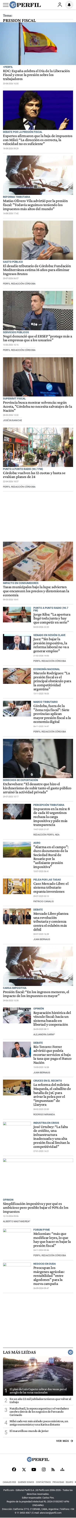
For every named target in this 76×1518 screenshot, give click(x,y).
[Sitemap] (62, 1470)
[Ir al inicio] (25, 4)
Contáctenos (43, 1482)
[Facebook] (14, 1469)
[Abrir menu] (5, 5)
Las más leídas (19, 1352)
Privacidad (58, 1482)
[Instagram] (44, 1470)
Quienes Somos (26, 1482)
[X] (24, 1470)
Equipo (69, 1482)
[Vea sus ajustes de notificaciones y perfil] (69, 4)
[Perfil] (38, 1461)
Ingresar (59, 4)
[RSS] (53, 1470)
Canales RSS (9, 1482)
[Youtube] (34, 1470)
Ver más (62, 1440)
